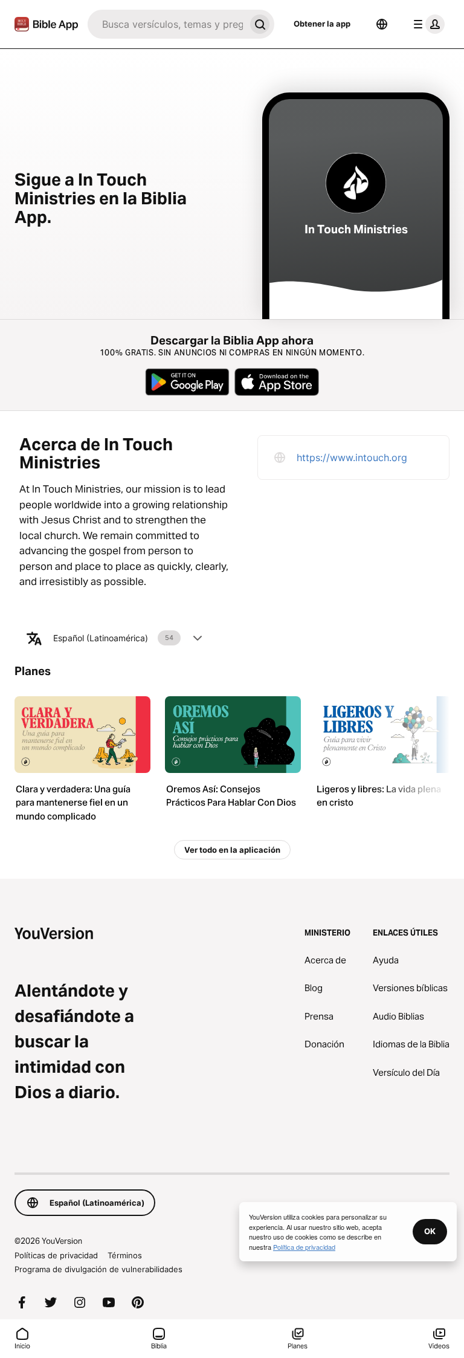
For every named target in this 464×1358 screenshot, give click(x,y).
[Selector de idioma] (382, 24)
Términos (125, 1255)
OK (430, 1231)
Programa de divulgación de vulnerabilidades (98, 1269)
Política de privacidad (304, 1247)
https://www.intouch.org (352, 457)
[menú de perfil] (427, 24)
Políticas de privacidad (56, 1255)
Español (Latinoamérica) (113, 638)
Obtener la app (322, 23)
